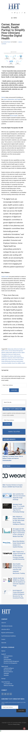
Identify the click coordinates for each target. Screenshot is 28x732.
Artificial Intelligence (9, 668)
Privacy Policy (16, 724)
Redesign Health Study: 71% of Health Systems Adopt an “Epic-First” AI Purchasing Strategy (18, 508)
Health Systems (17, 356)
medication (10, 357)
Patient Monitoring (5, 361)
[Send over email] (10, 48)
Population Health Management (11, 661)
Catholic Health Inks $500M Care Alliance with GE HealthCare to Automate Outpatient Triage (19, 581)
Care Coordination (8, 656)
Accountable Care (8, 683)
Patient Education (18, 359)
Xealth (23, 363)
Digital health (5, 276)
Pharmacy (13, 361)
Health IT (3, 654)
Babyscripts (11, 349)
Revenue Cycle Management (10, 663)
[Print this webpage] (12, 48)
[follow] (15, 13)
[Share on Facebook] (7, 48)
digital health (9, 352)
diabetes (3, 352)
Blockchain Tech (8, 670)
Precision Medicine (8, 671)
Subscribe (3, 642)
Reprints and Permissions (7, 632)
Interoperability (7, 659)
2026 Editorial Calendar (6, 626)
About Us (3, 622)
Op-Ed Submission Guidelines (8, 636)
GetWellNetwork (5, 356)
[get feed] (13, 13)
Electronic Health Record (14, 354)
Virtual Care (14, 363)
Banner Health (14, 115)
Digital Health (4, 666)
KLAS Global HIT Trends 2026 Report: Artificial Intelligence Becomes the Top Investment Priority (18, 594)
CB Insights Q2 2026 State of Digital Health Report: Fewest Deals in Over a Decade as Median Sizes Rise (19, 532)
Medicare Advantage (9, 685)
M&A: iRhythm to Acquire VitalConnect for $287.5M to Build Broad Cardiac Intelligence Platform (19, 520)
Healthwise (4, 357)
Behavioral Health (18, 349)
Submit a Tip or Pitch (14, 431)
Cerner (3, 97)
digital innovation (17, 352)
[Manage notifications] (24, 728)
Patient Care (11, 359)
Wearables (6, 675)
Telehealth (6, 673)
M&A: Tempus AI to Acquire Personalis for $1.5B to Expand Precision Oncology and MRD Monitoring (19, 555)
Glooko (11, 356)
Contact (3, 639)
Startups (3, 678)
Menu (15, 18)
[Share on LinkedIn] (2, 48)
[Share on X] (5, 48)
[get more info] (25, 13)
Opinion (3, 651)
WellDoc (19, 363)
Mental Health (16, 357)
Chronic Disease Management (15, 350)
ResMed (9, 363)
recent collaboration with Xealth (12, 99)
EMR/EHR (6, 657)
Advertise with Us (5, 629)
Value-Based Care (5, 682)
